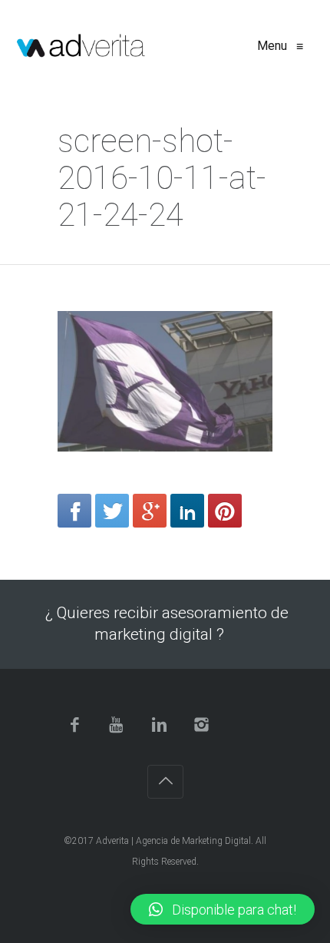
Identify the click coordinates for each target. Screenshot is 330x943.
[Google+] (150, 511)
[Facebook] (74, 511)
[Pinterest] (225, 511)
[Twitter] (112, 511)
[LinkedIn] (187, 511)
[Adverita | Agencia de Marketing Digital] (81, 46)
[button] (222, 909)
